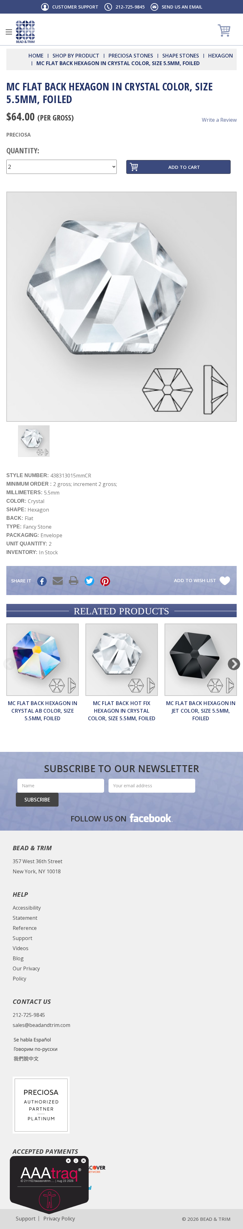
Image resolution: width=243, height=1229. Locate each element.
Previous (9, 664)
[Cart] (225, 30)
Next (234, 664)
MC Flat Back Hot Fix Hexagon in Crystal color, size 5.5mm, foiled (121, 711)
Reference (25, 928)
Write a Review (219, 119)
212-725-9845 (130, 7)
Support (22, 938)
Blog (18, 958)
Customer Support (75, 7)
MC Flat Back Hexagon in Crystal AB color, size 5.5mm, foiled (42, 711)
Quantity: (22, 150)
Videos (20, 948)
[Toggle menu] (8, 31)
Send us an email (182, 7)
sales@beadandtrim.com (41, 1025)
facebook (150, 817)
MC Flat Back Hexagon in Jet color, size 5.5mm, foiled (200, 711)
